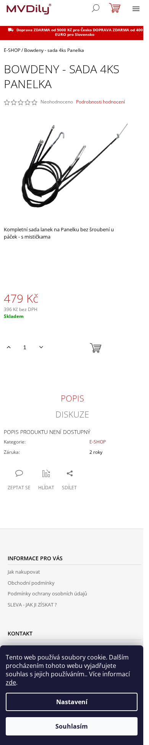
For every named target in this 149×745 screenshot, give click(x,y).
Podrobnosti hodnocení (100, 102)
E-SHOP (97, 442)
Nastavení (71, 702)
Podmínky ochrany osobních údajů (47, 593)
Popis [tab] (72, 398)
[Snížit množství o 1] (41, 347)
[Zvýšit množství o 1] (8, 347)
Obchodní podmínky (31, 582)
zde (11, 682)
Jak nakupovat (24, 571)
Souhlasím (71, 726)
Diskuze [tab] (72, 414)
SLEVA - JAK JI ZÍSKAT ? (32, 604)
